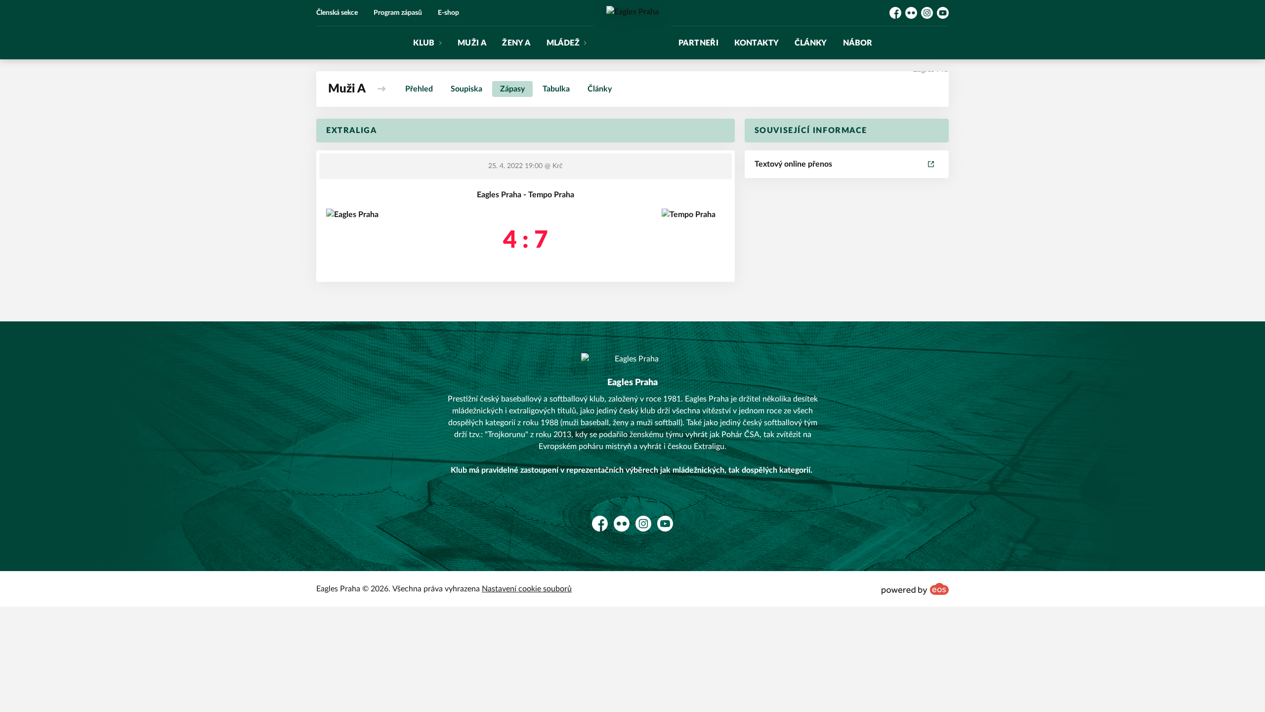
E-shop (448, 12)
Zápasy (512, 89)
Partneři (698, 43)
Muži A (472, 43)
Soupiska (466, 89)
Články (811, 43)
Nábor (858, 43)
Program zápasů (398, 12)
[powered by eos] (915, 589)
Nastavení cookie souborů (527, 589)
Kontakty (756, 43)
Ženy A (516, 43)
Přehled (419, 89)
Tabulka (556, 89)
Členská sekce (337, 12)
